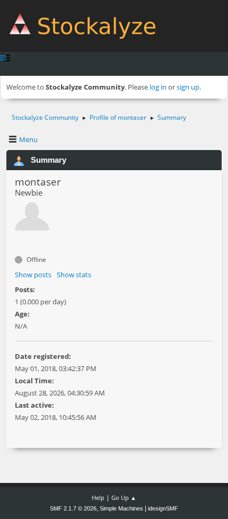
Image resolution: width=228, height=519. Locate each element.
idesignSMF (163, 508)
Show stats (74, 274)
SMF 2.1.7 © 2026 (73, 508)
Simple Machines (121, 508)
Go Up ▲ (123, 498)
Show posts (33, 274)
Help (98, 498)
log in (158, 87)
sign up (188, 87)
